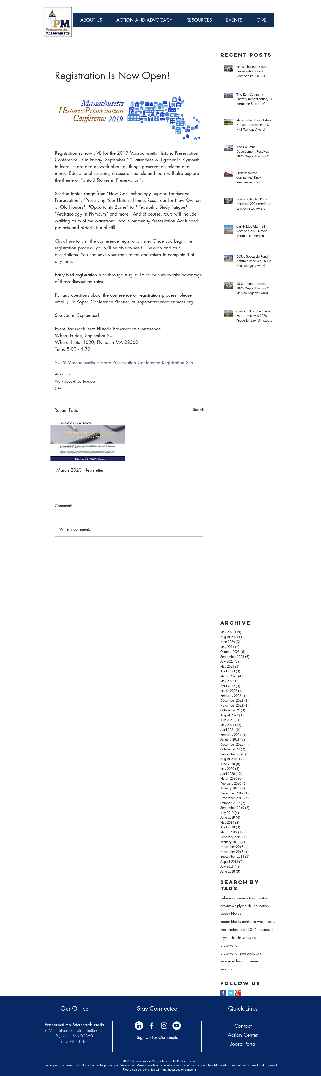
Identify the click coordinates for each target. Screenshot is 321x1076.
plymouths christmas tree (238, 937)
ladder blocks (230, 913)
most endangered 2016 (238, 929)
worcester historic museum (240, 961)
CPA (58, 388)
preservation (229, 945)
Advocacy (62, 374)
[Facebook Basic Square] (223, 993)
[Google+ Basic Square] (238, 993)
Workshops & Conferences (75, 381)
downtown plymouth (235, 905)
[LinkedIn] (139, 1025)
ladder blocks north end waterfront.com (248, 921)
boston (263, 898)
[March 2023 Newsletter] (87, 440)
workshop (227, 969)
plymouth (266, 929)
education (261, 905)
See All (198, 409)
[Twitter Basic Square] (231, 993)
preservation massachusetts (241, 953)
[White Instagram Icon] (164, 1025)
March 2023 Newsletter (80, 470)
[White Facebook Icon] (151, 1025)
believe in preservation (237, 898)
